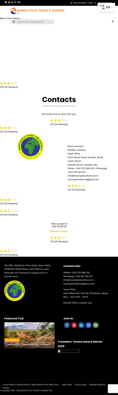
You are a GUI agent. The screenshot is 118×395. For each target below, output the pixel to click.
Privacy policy (80, 385)
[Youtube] (9, 2)
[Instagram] (15, 2)
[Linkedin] (12, 2)
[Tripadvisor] (19, 2)
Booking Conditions (97, 385)
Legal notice (67, 385)
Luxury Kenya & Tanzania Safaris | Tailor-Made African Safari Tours (31, 385)
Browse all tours (59, 231)
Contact (6, 388)
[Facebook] (67, 325)
